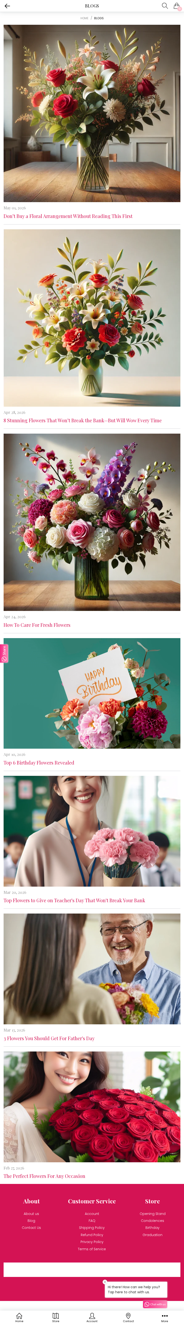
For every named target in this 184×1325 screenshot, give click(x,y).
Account (92, 1213)
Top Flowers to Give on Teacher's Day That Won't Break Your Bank (74, 900)
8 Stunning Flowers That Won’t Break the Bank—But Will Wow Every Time (83, 420)
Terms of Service (92, 1249)
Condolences (152, 1220)
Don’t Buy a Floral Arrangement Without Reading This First (68, 216)
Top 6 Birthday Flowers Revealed (39, 762)
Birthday (152, 1227)
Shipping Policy (92, 1227)
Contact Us (31, 1227)
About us (31, 1213)
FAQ (92, 1220)
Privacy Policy (92, 1241)
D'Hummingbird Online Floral (66, 1308)
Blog (31, 1220)
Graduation (152, 1234)
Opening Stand (153, 1213)
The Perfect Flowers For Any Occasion (44, 1176)
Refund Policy (92, 1234)
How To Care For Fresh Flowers (37, 625)
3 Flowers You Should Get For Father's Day (49, 1038)
